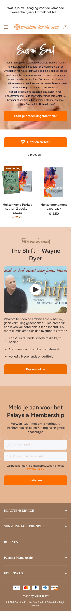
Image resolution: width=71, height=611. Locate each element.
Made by (28, 595)
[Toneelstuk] (35, 289)
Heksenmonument (54, 204)
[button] (65, 27)
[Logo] (37, 27)
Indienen (35, 480)
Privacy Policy (35, 469)
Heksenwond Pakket (17, 204)
